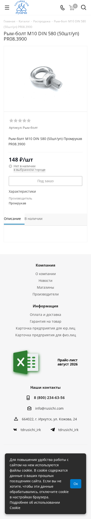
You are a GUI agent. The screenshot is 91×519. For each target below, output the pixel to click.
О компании (45, 273)
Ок (76, 483)
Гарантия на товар (45, 321)
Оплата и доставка (45, 314)
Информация (45, 305)
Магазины (45, 287)
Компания (45, 265)
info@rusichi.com (49, 408)
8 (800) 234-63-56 (49, 397)
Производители (46, 294)
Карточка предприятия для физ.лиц (45, 335)
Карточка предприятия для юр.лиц (45, 328)
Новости (45, 280)
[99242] (45, 76)
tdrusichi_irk (31, 429)
